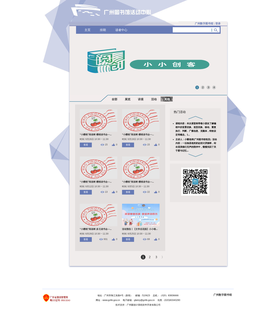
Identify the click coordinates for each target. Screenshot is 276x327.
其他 (167, 99)
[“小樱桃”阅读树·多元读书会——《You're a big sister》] (98, 225)
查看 (86, 145)
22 (148, 192)
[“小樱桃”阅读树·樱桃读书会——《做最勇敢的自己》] (141, 131)
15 (106, 145)
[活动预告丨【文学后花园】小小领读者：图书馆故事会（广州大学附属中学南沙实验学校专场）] (141, 225)
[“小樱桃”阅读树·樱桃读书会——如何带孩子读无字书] (98, 178)
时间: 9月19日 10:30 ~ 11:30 (136, 139)
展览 (127, 99)
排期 (103, 30)
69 (148, 239)
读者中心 (121, 30)
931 (106, 239)
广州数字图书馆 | (208, 23)
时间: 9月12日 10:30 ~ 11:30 (94, 186)
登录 (218, 23)
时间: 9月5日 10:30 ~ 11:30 (135, 186)
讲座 (141, 99)
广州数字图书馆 (222, 294)
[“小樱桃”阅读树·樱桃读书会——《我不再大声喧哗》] (141, 178)
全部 (114, 99)
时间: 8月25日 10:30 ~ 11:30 (136, 233)
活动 (154, 99)
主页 (87, 30)
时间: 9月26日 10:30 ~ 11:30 (94, 139)
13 (106, 192)
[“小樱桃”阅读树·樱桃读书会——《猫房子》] (98, 131)
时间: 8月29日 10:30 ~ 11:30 (94, 233)
